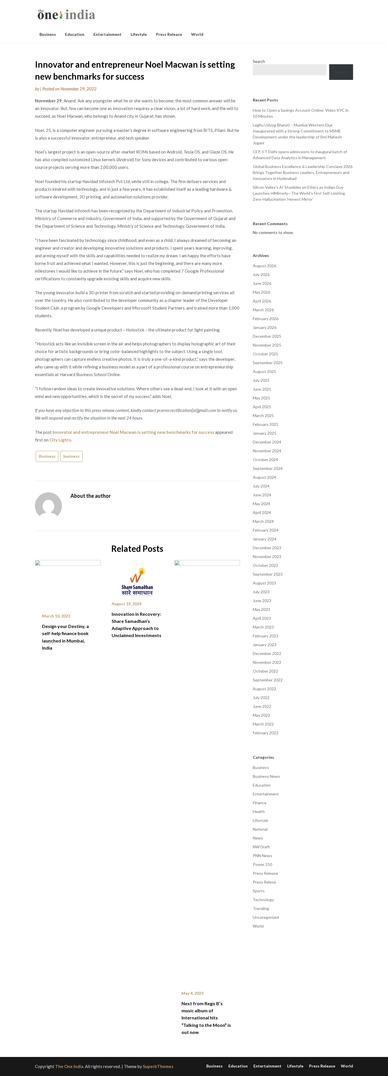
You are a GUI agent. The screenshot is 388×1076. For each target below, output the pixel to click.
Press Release (169, 34)
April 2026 (262, 300)
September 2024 (268, 468)
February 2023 (265, 635)
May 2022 (261, 715)
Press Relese (264, 882)
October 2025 (265, 353)
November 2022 (267, 662)
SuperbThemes (158, 1066)
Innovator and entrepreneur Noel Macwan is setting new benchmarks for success (133, 432)
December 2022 (267, 653)
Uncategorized (266, 917)
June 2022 (262, 706)
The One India (69, 1066)
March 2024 (263, 521)
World (197, 34)
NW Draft (261, 846)
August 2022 (264, 688)
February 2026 (265, 318)
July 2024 (261, 486)
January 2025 (264, 433)
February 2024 (265, 530)
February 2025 (265, 424)
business (71, 456)
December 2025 (267, 336)
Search (259, 61)
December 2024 (267, 441)
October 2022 (265, 671)
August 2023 (264, 582)
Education (74, 34)
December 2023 (267, 547)
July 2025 (261, 380)
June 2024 (262, 494)
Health (259, 811)
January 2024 (264, 538)
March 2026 (263, 309)
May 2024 (261, 503)
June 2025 (262, 389)
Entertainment (107, 34)
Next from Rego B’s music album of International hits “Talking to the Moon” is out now (206, 1018)
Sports (259, 890)
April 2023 (262, 618)
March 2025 (263, 415)
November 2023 (267, 556)
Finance (259, 802)
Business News (266, 776)
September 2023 (268, 574)
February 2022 (265, 732)
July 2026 (261, 274)
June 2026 (262, 283)
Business (47, 34)
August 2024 (264, 477)
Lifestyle (139, 34)
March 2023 (263, 627)
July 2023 (261, 591)
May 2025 (261, 397)
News (258, 837)
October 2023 (265, 565)
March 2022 (263, 724)
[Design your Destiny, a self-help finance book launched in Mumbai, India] (68, 582)
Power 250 (262, 864)
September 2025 (268, 362)
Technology (263, 899)
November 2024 (267, 450)
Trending (261, 908)
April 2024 (262, 512)
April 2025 (262, 406)
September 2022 (268, 679)
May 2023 (261, 609)
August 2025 (264, 371)
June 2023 (262, 600)
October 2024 (265, 459)
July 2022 (261, 697)
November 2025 (267, 345)
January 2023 (264, 644)
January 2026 (264, 327)
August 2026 (264, 265)
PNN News (262, 855)
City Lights (60, 439)
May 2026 (261, 292)
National (260, 829)
